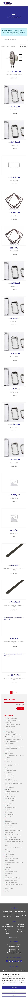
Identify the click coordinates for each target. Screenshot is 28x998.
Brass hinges (8, 772)
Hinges (6, 768)
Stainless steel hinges (10, 770)
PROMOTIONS (9, 856)
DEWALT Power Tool (10, 796)
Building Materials (7, 916)
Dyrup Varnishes (9, 888)
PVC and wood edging (10, 837)
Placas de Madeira (20, 926)
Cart (7, 933)
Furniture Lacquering (20, 915)
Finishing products (9, 854)
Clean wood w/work (10, 828)
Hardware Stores (7, 915)
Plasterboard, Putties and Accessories (14, 841)
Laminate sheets (9, 753)
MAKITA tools (8, 812)
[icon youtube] (12, 961)
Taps (6, 875)
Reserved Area (20, 931)
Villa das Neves (20, 928)
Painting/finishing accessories (12, 724)
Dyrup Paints (8, 869)
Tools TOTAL (8, 816)
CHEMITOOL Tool (9, 787)
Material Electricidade (10, 832)
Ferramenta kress (9, 803)
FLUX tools (7, 810)
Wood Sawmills (7, 913)
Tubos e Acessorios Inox (11, 880)
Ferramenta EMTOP (10, 800)
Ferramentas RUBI (9, 814)
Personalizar (14, 991)
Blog (7, 931)
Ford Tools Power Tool (10, 798)
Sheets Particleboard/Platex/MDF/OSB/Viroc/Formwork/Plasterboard (14, 747)
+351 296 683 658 (14, 949)
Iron (6, 819)
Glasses (7, 891)
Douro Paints (8, 867)
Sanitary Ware (8, 825)
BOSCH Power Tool (10, 794)
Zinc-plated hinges (9, 774)
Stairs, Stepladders (9, 777)
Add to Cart (14, 78)
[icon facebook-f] (7, 961)
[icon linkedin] (18, 961)
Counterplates (8, 751)
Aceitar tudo (14, 987)
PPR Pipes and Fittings (11, 882)
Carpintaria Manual (7, 911)
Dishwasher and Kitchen (11, 823)
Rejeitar (14, 995)
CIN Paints (7, 864)
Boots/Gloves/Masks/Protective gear (14, 739)
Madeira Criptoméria (7, 926)
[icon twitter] (10, 961)
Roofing (7, 759)
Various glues (8, 761)
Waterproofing (8, 821)
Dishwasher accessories (11, 718)
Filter (20, 708)
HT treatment (20, 913)
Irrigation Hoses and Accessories (13, 830)
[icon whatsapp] (15, 961)
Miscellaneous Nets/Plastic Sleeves (14, 862)
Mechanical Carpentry (20, 911)
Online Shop (20, 924)
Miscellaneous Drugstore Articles (13, 736)
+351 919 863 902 (14, 951)
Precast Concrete (9, 851)
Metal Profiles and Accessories (12, 839)
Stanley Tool (8, 805)
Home (7, 924)
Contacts (20, 929)
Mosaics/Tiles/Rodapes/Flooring (13, 834)
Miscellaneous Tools (10, 807)
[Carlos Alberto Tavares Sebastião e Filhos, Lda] (7, 3)
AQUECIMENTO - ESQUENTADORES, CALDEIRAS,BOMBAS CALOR (13, 733)
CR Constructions (20, 916)
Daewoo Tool (8, 789)
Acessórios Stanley (10, 726)
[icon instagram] (21, 961)
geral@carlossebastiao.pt (14, 952)
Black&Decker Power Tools (12, 791)
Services (7, 928)
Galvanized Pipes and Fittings (12, 878)
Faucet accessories (10, 729)
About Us (7, 929)
